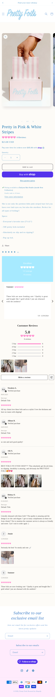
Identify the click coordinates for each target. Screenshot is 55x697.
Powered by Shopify (35, 691)
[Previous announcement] (3, 3)
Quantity (5, 152)
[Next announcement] (52, 3)
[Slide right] (33, 121)
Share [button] (7, 246)
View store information (13, 197)
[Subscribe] (47, 636)
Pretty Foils (23, 691)
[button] (3, 14)
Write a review (24, 377)
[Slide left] (22, 121)
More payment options (27, 181)
